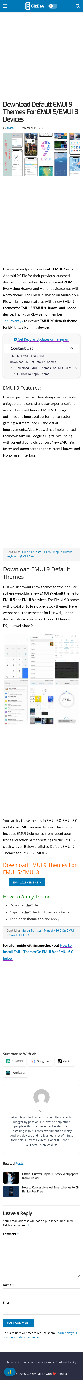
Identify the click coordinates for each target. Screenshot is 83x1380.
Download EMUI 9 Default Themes (33, 362)
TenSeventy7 (13, 321)
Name (8, 1285)
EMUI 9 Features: (32, 356)
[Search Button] (78, 6)
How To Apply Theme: (35, 374)
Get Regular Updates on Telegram (43, 339)
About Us (11, 1362)
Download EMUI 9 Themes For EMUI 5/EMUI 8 (46, 368)
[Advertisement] (41, 57)
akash (10, 128)
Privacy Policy (46, 1362)
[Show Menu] (5, 6)
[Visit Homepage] (34, 6)
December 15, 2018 (32, 128)
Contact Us (27, 1362)
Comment (11, 1234)
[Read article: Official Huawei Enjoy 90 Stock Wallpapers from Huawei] (11, 1178)
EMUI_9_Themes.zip (27, 882)
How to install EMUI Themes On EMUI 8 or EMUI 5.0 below (38, 951)
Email (8, 1303)
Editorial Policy (67, 1362)
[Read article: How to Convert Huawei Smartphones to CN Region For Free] (11, 1191)
